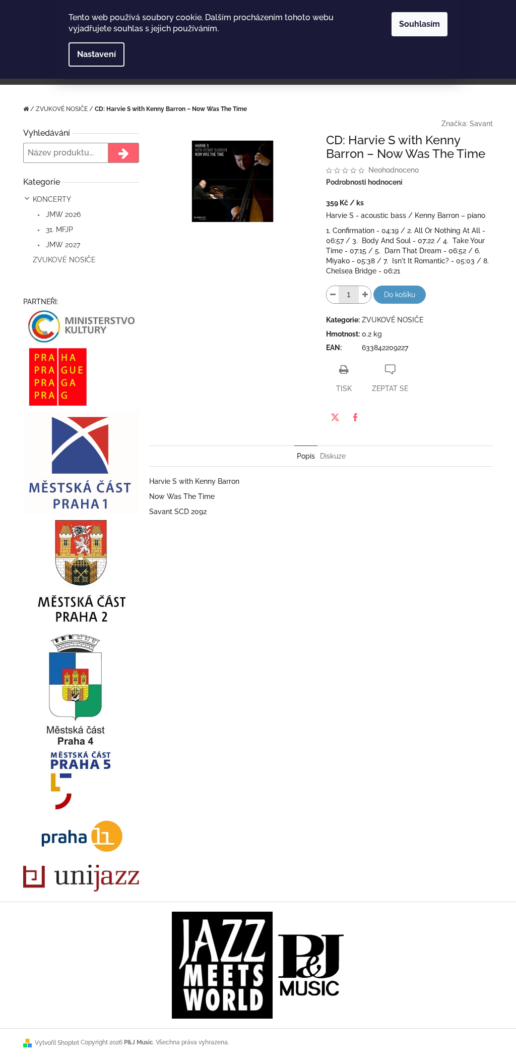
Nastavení (96, 54)
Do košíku (399, 295)
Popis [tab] (306, 456)
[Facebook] (355, 417)
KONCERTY (52, 199)
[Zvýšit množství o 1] (365, 294)
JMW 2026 (62, 214)
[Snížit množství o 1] (333, 294)
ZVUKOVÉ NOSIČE (64, 260)
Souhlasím (419, 24)
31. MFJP (58, 230)
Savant (481, 124)
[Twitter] (335, 417)
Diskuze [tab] (333, 456)
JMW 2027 (62, 245)
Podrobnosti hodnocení (364, 182)
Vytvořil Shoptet (57, 1042)
